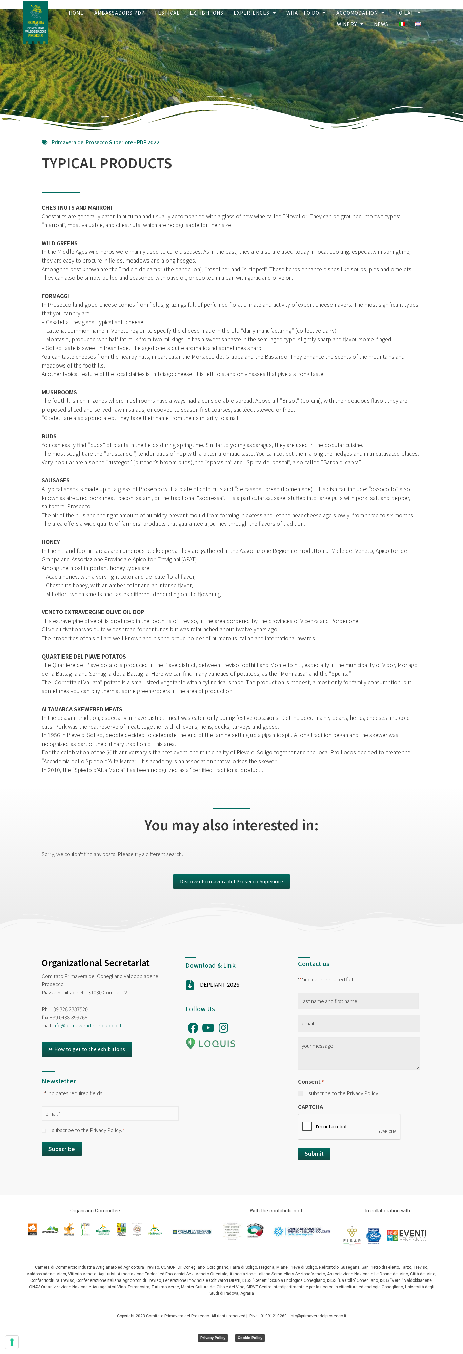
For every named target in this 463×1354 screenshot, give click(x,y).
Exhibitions (206, 12)
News (381, 24)
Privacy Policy (212, 1337)
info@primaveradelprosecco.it (87, 1025)
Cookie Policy (250, 1337)
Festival (167, 12)
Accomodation (357, 12)
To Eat (405, 12)
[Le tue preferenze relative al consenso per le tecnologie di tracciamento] (11, 1342)
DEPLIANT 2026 (219, 984)
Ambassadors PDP (119, 12)
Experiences (251, 12)
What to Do (302, 12)
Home (76, 12)
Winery (347, 24)
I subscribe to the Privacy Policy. (87, 1129)
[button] (231, 881)
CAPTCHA (310, 1107)
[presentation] (349, 1127)
